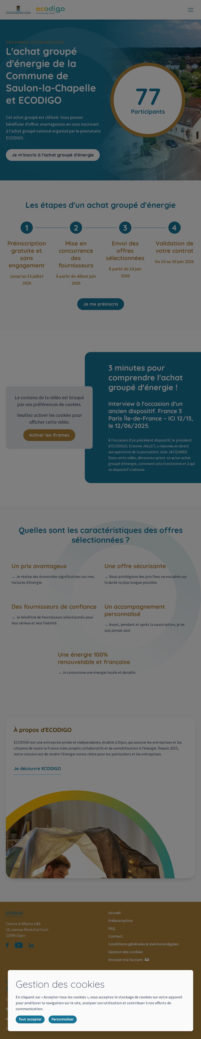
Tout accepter (30, 1019)
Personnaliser (62, 1019)
